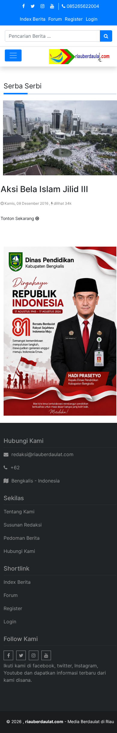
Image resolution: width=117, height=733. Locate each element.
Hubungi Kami (19, 551)
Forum (55, 19)
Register (74, 19)
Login (92, 19)
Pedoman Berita (22, 538)
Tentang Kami (19, 512)
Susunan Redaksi (23, 525)
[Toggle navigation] (13, 55)
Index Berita (32, 19)
